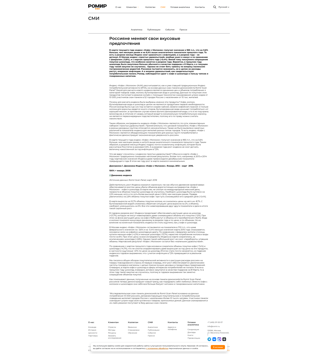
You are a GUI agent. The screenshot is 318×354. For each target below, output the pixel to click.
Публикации (153, 330)
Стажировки (133, 330)
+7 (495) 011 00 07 (215, 322)
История (92, 330)
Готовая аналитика (180, 7)
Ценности (92, 333)
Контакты (200, 7)
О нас (118, 7)
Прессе (151, 336)
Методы (111, 330)
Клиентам (131, 7)
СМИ (162, 7)
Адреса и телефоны (172, 328)
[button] (215, 7)
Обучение (132, 333)
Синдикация (193, 329)
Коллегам (150, 7)
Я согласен (218, 347)
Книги (190, 335)
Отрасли (112, 327)
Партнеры (93, 336)
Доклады (192, 332)
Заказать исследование (114, 337)
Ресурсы (112, 333)
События (152, 333)
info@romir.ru (213, 326)
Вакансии (132, 327)
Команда (92, 327)
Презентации (194, 338)
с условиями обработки (157, 348)
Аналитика (153, 327)
